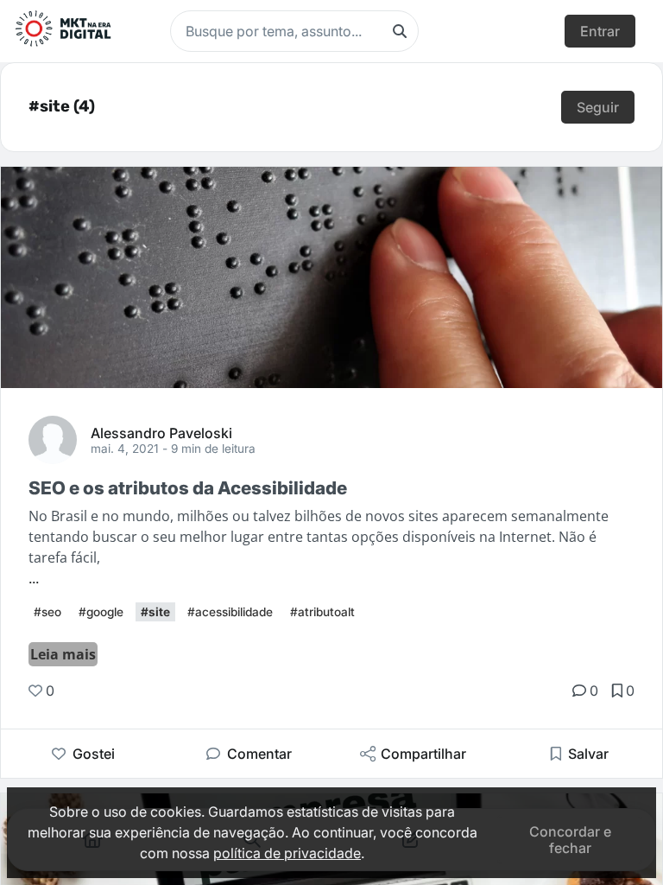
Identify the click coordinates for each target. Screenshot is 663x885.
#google (101, 612)
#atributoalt (322, 612)
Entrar (600, 31)
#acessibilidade (230, 612)
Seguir (598, 107)
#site (155, 612)
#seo (47, 612)
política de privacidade (287, 853)
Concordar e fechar (570, 839)
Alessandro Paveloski (161, 432)
